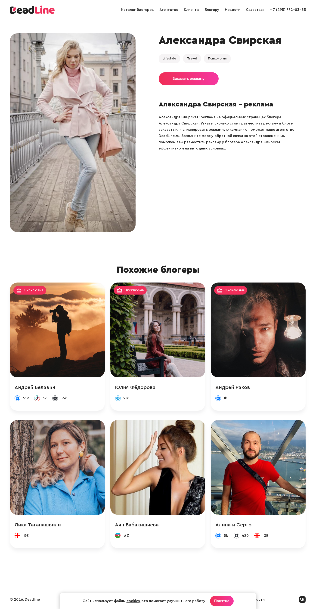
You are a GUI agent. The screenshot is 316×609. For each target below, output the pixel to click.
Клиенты (191, 10)
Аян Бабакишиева (137, 524)
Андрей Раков (232, 387)
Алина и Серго (233, 524)
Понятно (221, 601)
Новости (232, 10)
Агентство (168, 10)
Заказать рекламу (189, 79)
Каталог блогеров (137, 10)
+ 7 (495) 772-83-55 (288, 10)
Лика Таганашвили (38, 524)
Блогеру (212, 10)
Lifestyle (169, 58)
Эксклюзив (33, 290)
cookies (133, 601)
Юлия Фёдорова (135, 387)
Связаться (255, 10)
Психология (217, 58)
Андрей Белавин (35, 387)
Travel (192, 58)
